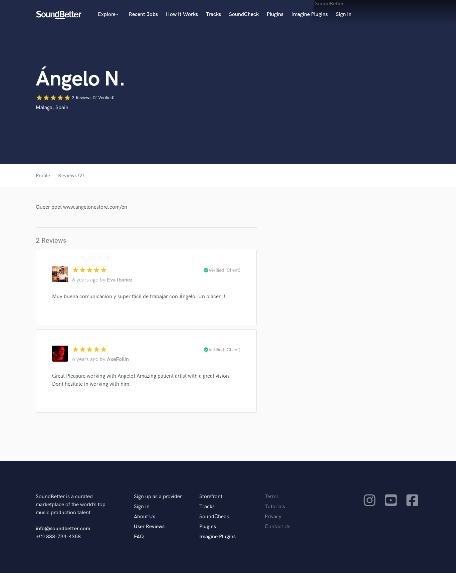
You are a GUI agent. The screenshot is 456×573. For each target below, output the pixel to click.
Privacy (273, 517)
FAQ (139, 537)
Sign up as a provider (158, 497)
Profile (43, 176)
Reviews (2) (71, 176)
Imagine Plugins (309, 14)
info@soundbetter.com (63, 529)
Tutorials (275, 507)
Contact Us (277, 527)
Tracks (213, 14)
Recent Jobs (143, 14)
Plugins (275, 14)
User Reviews (149, 527)
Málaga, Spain (52, 108)
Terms (272, 497)
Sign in (344, 14)
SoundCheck (244, 14)
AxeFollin (118, 359)
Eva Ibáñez (120, 280)
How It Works (182, 14)
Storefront (210, 497)
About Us (144, 517)
